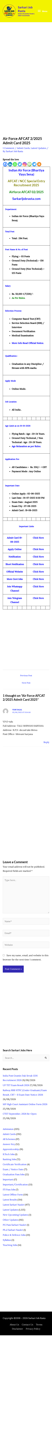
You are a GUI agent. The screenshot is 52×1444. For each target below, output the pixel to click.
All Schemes (9, 1139)
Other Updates (10, 1219)
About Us (14, 1324)
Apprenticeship (11, 1149)
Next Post (26, 683)
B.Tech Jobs (9, 1154)
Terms (39, 1324)
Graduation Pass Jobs (13, 1174)
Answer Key (9, 1144)
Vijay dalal (17, 710)
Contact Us (27, 1324)
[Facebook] (5, 164)
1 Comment (8, 148)
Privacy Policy (33, 1328)
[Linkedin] (10, 164)
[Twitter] (20, 164)
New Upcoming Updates (15, 1214)
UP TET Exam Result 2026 (16, 1085)
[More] (39, 164)
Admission (8, 1129)
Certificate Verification (14, 1164)
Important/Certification (15, 1184)
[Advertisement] (26, 53)
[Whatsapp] (15, 164)
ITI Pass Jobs (9, 1189)
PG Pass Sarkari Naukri (14, 1224)
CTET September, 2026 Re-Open (20, 1113)
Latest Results (10, 1199)
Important (8, 1179)
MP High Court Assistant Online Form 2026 (25, 1104)
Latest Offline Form (13, 1194)
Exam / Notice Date (13, 1169)
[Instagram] (24, 164)
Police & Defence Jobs (14, 1234)
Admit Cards (23, 148)
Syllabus (7, 1240)
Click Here (38, 579)
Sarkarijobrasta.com (26, 199)
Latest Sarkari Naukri (14, 1204)
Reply (46, 742)
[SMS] (29, 164)
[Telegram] (34, 164)
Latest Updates (38, 148)
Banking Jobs (9, 1159)
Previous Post (26, 675)
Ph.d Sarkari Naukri (13, 1229)
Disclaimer (17, 1328)
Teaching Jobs (10, 1245)
